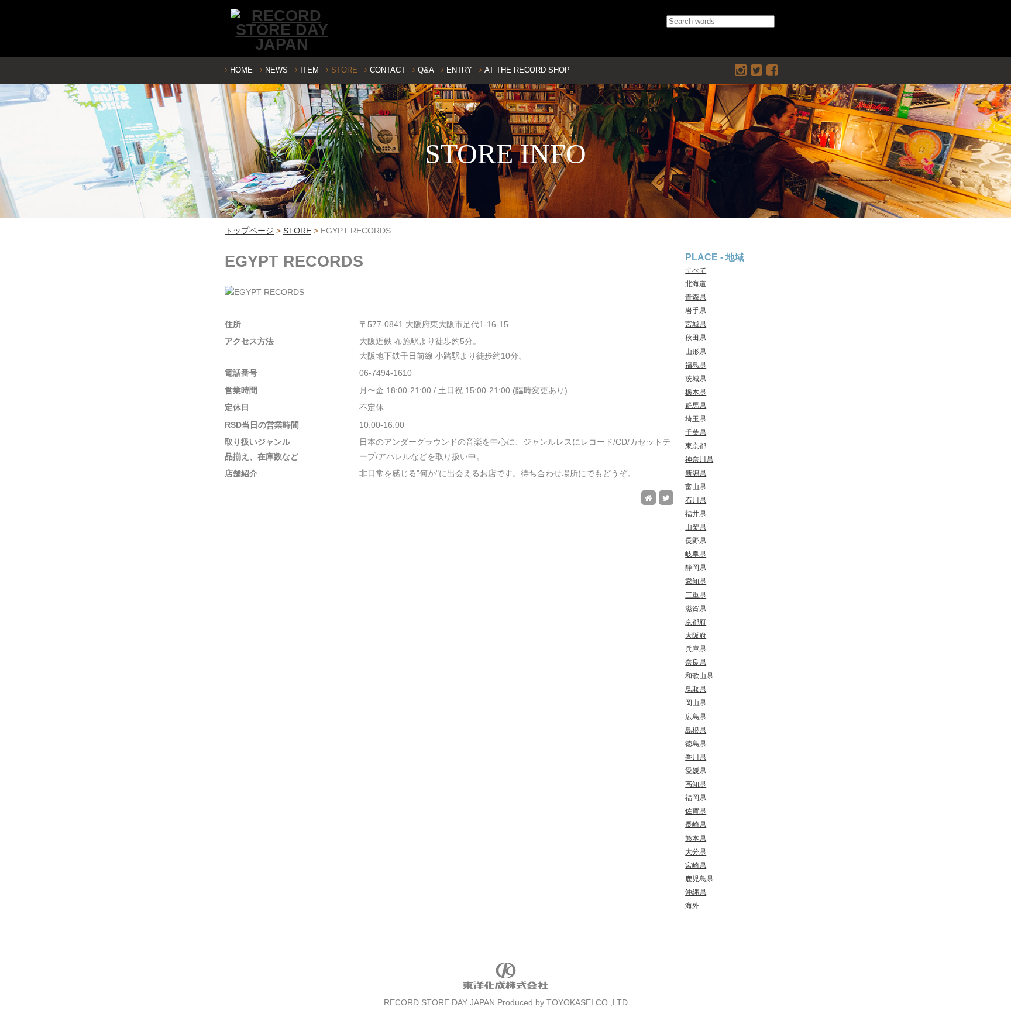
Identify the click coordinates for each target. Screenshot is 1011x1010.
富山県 (695, 486)
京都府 (695, 622)
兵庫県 (695, 648)
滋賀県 (695, 608)
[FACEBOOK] (773, 70)
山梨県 (695, 527)
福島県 (695, 365)
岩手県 (695, 310)
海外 (692, 905)
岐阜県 (695, 554)
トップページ (249, 230)
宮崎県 (695, 865)
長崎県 (695, 824)
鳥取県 (695, 689)
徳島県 (695, 743)
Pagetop (980, 979)
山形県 (695, 351)
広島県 (695, 716)
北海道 (695, 283)
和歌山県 (699, 675)
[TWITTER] (758, 70)
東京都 (695, 445)
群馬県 (695, 405)
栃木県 (695, 392)
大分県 (695, 852)
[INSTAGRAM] (742, 70)
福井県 (695, 513)
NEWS (276, 70)
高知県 (695, 784)
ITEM (309, 70)
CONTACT (387, 70)
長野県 (695, 540)
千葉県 (695, 432)
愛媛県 (695, 770)
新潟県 (695, 473)
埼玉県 (695, 418)
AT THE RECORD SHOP (527, 70)
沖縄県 (695, 892)
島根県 (695, 730)
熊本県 (695, 838)
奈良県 (695, 662)
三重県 (695, 595)
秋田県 (695, 337)
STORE (344, 70)
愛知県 (695, 581)
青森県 (695, 297)
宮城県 (695, 324)
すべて (695, 270)
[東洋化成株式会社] (505, 988)
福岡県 (695, 797)
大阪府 (695, 635)
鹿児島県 (699, 878)
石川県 (695, 500)
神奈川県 (699, 459)
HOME (241, 70)
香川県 (695, 757)
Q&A (426, 70)
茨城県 (695, 378)
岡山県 (695, 702)
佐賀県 (695, 811)
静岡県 (695, 567)
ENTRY (459, 70)
